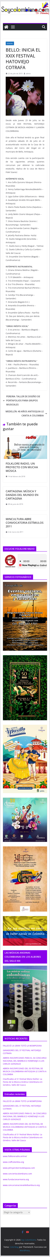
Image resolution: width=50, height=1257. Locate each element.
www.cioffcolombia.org (13, 1162)
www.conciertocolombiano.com (17, 1173)
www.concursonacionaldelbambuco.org (21, 1185)
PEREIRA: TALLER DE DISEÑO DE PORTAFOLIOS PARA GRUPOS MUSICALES (23, 400)
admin (28, 73)
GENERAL (10, 43)
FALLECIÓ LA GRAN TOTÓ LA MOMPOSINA (22, 1045)
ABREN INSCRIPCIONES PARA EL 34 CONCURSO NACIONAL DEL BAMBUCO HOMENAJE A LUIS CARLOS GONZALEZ (25, 1061)
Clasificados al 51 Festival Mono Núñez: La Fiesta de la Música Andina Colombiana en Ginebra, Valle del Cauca (22, 1082)
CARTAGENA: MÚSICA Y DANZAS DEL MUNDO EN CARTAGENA (22, 494)
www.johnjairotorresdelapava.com (19, 1168)
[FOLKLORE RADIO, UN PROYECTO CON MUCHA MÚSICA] (25, 437)
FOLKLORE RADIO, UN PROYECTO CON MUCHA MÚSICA (22, 467)
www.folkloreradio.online (14, 1156)
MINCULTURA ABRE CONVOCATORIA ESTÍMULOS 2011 (24, 522)
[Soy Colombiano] (6, 27)
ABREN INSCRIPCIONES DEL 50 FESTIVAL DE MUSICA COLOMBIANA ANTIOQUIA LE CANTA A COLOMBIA (24, 1071)
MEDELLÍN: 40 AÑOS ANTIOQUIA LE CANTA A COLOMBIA (25, 413)
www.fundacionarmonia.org (16, 1179)
